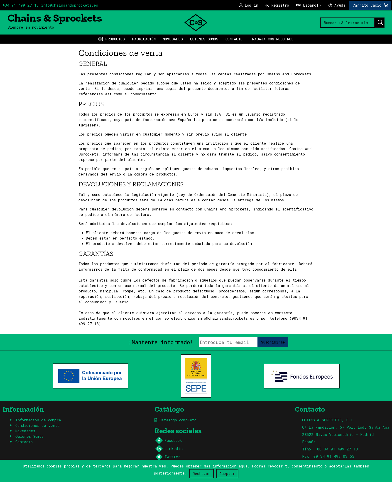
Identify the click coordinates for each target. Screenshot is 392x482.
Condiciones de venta (37, 425)
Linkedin (173, 448)
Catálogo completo (176, 420)
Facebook (173, 440)
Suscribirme (273, 342)
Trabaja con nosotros (272, 39)
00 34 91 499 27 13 (337, 449)
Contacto (234, 39)
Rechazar (201, 473)
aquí (243, 466)
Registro (279, 5)
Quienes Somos (204, 39)
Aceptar (227, 473)
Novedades (173, 39)
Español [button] (309, 5)
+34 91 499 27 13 (20, 5)
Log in (250, 5)
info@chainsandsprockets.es (69, 5)
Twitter (172, 456)
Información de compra (38, 420)
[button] (370, 5)
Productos (114, 39)
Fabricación (144, 39)
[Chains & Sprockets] (195, 22)
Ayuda (338, 5)
